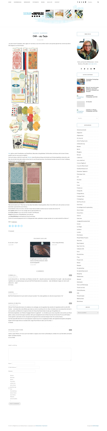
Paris (78, 251)
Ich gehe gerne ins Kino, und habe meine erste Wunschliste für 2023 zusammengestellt (39, 260)
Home (9, 2)
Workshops (27, 2)
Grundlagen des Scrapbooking (84, 207)
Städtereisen (80, 276)
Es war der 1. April (13, 242)
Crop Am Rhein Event (82, 166)
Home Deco (80, 213)
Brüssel (79, 154)
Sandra (11, 292)
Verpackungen (80, 295)
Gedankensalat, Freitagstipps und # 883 (91, 96)
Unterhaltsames (81, 290)
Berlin (78, 149)
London (79, 232)
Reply (70, 275)
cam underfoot (81, 160)
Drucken (79, 179)
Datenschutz (39, 425)
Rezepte (79, 265)
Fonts (78, 185)
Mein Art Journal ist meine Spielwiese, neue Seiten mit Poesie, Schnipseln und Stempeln (92, 89)
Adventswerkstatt (81, 130)
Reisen (43, 2)
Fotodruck (79, 188)
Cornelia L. (12, 275)
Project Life (80, 260)
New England (80, 243)
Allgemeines (43, 32)
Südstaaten (80, 282)
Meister (30, 157)
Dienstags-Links (81, 174)
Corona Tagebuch (81, 163)
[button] (10, 226)
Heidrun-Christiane (15, 330)
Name (10, 363)
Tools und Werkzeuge (82, 284)
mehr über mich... (92, 64)
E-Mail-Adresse (12, 367)
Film (78, 182)
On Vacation (89, 101)
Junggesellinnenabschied (83, 221)
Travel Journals (81, 287)
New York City (80, 246)
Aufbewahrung (81, 143)
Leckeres (79, 229)
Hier (9, 153)
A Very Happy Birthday (58, 242)
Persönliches (80, 254)
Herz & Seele (80, 210)
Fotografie (36, 2)
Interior (79, 215)
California (79, 157)
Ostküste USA (80, 248)
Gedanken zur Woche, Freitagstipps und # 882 (91, 110)
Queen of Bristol (14, 303)
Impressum (44, 425)
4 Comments (11, 231)
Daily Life (49, 2)
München (79, 240)
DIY (78, 177)
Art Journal (80, 138)
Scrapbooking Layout (82, 271)
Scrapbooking (17, 2)
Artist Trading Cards (82, 141)
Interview (79, 218)
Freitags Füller (80, 196)
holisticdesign (95, 425)
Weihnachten (80, 298)
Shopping (79, 273)
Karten (79, 224)
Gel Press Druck (81, 201)
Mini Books (80, 235)
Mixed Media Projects (82, 237)
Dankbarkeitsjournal (82, 168)
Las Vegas (79, 226)
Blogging (79, 152)
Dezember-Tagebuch (82, 171)
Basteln (79, 146)
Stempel (79, 279)
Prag (78, 257)
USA (78, 293)
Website (10, 371)
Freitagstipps (80, 199)
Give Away (79, 204)
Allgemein (36, 32)
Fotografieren (80, 193)
